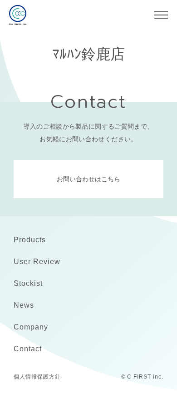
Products (30, 240)
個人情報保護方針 (37, 377)
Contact (28, 349)
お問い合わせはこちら (88, 179)
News (24, 305)
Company (31, 327)
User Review (37, 261)
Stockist (28, 283)
